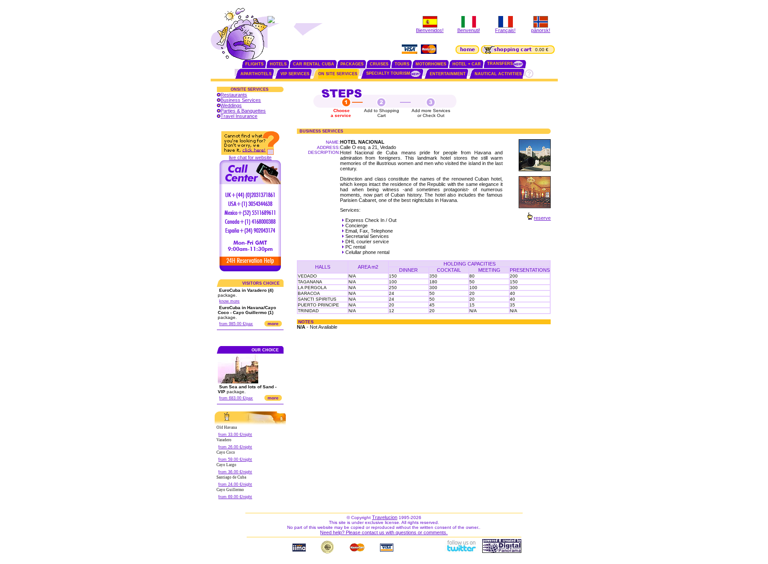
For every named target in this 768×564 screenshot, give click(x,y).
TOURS (402, 64)
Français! (505, 30)
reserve (542, 218)
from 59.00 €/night (235, 459)
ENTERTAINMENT (448, 74)
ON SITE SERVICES (337, 74)
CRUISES (379, 64)
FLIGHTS (254, 64)
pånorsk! (540, 30)
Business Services (240, 100)
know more (229, 301)
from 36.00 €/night (235, 472)
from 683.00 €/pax (236, 398)
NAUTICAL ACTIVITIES (498, 74)
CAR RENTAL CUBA (313, 64)
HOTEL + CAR (466, 64)
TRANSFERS (500, 63)
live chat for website (250, 157)
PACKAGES (352, 64)
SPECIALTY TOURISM (388, 73)
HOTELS (278, 64)
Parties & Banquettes (243, 110)
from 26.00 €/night (235, 447)
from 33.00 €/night (235, 434)
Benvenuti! (468, 30)
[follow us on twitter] (460, 551)
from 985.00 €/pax (236, 324)
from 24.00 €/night (235, 484)
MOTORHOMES (431, 64)
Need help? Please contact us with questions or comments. (384, 532)
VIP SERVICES (294, 74)
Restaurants (233, 94)
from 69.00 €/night (235, 497)
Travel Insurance (238, 116)
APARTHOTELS (256, 74)
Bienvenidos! (430, 30)
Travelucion (384, 517)
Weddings (231, 105)
